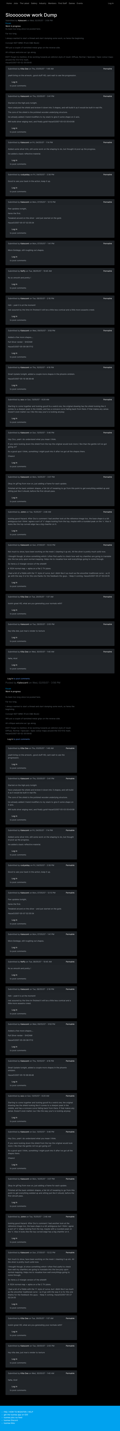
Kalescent (22, 20)
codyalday (25, 174)
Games (72, 3)
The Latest (24, 3)
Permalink (107, 69)
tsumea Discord (11, 1420)
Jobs (16, 3)
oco (22, 399)
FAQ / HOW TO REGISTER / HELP (18, 1412)
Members (52, 3)
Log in (111, 3)
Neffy (23, 271)
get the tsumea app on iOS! (16, 1414)
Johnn (23, 512)
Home (9, 3)
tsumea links (9, 1423)
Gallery (34, 3)
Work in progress (13, 26)
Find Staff (62, 3)
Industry (42, 3)
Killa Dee (24, 69)
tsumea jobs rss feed (13, 1417)
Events (80, 3)
